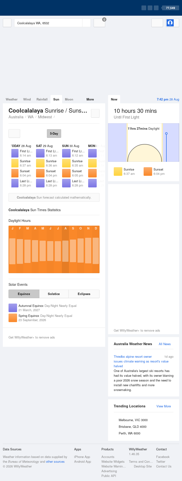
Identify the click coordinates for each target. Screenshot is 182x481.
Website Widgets (113, 461)
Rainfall (42, 99)
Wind (27, 99)
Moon (69, 99)
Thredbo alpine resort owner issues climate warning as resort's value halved (143, 373)
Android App (82, 461)
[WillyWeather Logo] (25, 8)
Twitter (160, 461)
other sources (55, 461)
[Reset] (78, 23)
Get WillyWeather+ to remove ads (137, 330)
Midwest (45, 116)
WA (31, 116)
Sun (56, 99)
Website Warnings (113, 466)
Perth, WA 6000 (129, 433)
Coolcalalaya (57, 116)
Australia (16, 116)
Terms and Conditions (141, 461)
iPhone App (82, 456)
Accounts (107, 456)
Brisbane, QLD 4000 (132, 426)
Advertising (109, 471)
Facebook (163, 456)
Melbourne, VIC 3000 (133, 420)
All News (165, 344)
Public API (108, 475)
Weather (12, 99)
